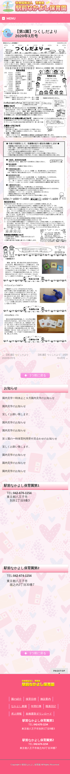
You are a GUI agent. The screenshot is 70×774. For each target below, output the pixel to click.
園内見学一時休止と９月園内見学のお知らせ (28, 398)
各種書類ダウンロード (39, 713)
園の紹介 (16, 698)
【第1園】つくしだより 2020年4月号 (52, 356)
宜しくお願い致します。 (16, 414)
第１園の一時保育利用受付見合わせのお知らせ (29, 438)
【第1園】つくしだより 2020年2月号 (16, 356)
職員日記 (51, 706)
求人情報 (16, 713)
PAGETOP (59, 671)
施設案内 (45, 698)
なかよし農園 (19, 706)
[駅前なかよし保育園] (35, 6)
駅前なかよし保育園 (31, 764)
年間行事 (36, 706)
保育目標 (31, 698)
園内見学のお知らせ (14, 406)
